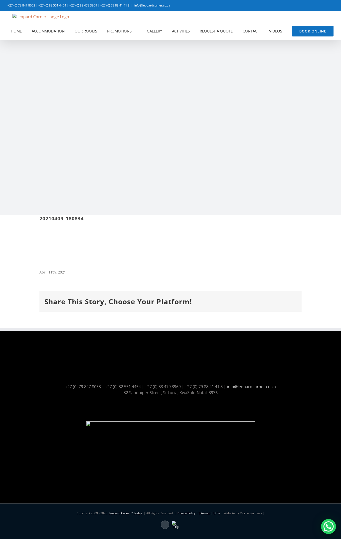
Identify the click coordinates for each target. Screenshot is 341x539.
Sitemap (204, 513)
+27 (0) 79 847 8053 (21, 5)
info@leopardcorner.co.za (152, 5)
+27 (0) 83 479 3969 (83, 5)
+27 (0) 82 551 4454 (52, 5)
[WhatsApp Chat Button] (328, 526)
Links (216, 513)
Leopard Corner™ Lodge (125, 513)
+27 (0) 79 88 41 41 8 (115, 5)
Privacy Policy (186, 513)
